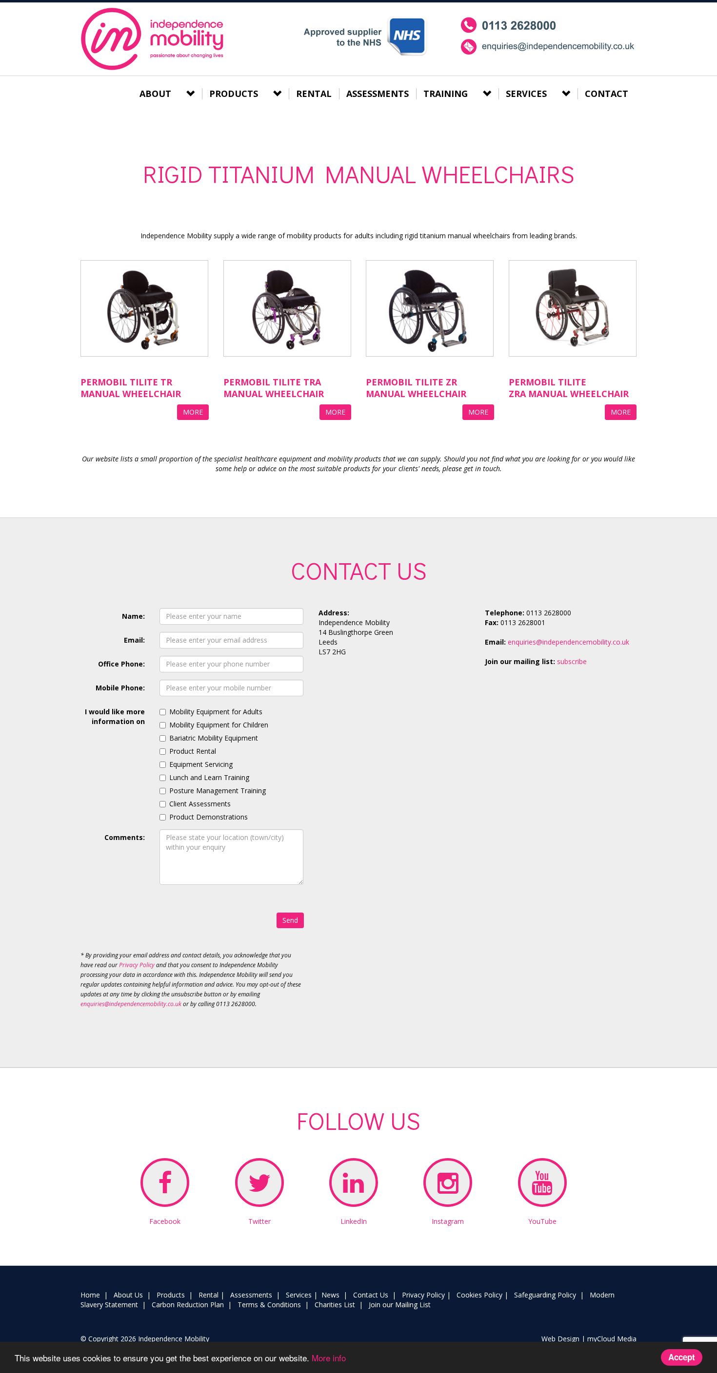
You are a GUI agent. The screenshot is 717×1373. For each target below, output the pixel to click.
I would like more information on (115, 716)
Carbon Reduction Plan (188, 1304)
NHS (365, 36)
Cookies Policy (479, 1294)
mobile (548, 36)
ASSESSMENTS (377, 93)
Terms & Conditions (269, 1304)
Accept (681, 1357)
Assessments (251, 1294)
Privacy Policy (137, 965)
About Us (128, 1294)
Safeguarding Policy (545, 1294)
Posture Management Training (217, 790)
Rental (209, 1294)
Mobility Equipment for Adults (215, 711)
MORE (193, 412)
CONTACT (606, 93)
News (330, 1294)
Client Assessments (200, 803)
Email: (134, 640)
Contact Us (370, 1294)
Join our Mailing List (400, 1304)
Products (171, 1294)
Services (299, 1294)
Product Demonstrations (208, 816)
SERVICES (526, 93)
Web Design (560, 1338)
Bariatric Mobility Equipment (213, 738)
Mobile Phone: (120, 687)
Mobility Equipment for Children (218, 724)
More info (329, 1358)
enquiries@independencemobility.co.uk (130, 1004)
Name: (133, 616)
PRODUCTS (233, 93)
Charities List (335, 1304)
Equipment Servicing (201, 764)
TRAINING (445, 93)
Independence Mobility (153, 39)
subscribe (572, 661)
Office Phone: (121, 663)
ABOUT (155, 93)
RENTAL (314, 93)
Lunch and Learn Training (209, 777)
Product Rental (192, 751)
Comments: (124, 837)
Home (90, 1294)
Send (290, 920)
